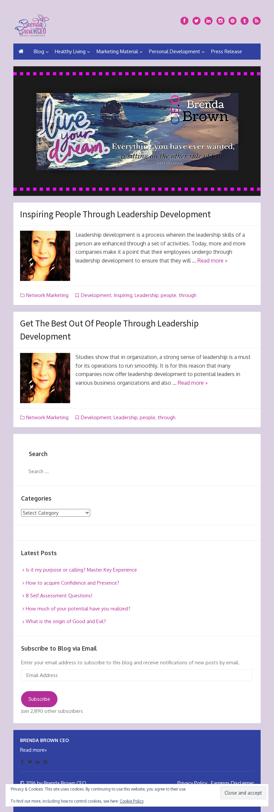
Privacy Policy (192, 783)
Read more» (33, 750)
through (187, 295)
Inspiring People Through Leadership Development (115, 214)
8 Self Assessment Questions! (59, 595)
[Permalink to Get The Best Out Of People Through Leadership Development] (45, 378)
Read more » (212, 260)
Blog (39, 51)
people (168, 295)
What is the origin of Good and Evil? (66, 621)
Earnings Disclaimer (232, 783)
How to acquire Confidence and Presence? (72, 583)
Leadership (146, 295)
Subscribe (39, 699)
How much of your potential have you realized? (78, 608)
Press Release (226, 51)
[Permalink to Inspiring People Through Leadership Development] (45, 256)
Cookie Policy (132, 801)
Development (96, 295)
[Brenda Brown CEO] (31, 24)
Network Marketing (47, 295)
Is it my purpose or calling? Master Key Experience (81, 570)
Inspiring (123, 295)
